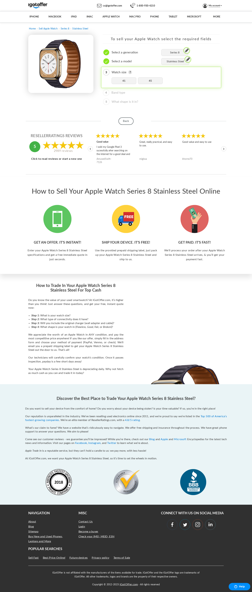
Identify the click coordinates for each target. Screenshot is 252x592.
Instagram (94, 443)
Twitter (111, 443)
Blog (152, 439)
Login (82, 526)
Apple (164, 439)
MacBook (55, 17)
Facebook (81, 443)
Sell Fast (33, 557)
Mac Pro (135, 17)
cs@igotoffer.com (112, 6)
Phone (154, 17)
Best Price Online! (54, 557)
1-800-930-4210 (146, 6)
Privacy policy (100, 557)
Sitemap (33, 531)
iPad (74, 17)
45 (150, 80)
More (216, 17)
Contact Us (86, 521)
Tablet (173, 17)
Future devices (78, 557)
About (32, 521)
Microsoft (194, 17)
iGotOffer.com (129, 584)
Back (126, 121)
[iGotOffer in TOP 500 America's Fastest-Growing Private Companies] (59, 482)
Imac (90, 17)
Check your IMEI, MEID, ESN (97, 536)
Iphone (34, 17)
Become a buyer (88, 531)
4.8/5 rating (132, 420)
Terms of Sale (121, 557)
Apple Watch (111, 17)
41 (124, 80)
